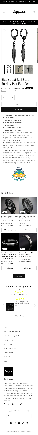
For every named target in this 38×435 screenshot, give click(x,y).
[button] (4, 12)
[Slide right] (36, 70)
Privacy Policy (8, 352)
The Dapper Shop (15, 431)
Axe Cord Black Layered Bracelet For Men (27, 217)
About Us (7, 327)
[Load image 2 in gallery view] (19, 69)
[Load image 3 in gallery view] (28, 69)
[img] (19, 292)
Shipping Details (9, 340)
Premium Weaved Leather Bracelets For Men (9, 217)
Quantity (3, 94)
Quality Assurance (9, 348)
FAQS (5, 361)
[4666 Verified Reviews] (19, 181)
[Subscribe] (29, 416)
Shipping (3, 90)
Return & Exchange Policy (12, 336)
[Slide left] (2, 70)
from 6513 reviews (17, 294)
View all (19, 276)
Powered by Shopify (26, 431)
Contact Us (7, 357)
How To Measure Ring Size (12, 331)
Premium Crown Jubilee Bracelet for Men (27, 253)
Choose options (10, 230)
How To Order (8, 344)
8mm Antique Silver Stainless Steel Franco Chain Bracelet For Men (9, 254)
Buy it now (19, 109)
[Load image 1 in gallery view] (9, 69)
